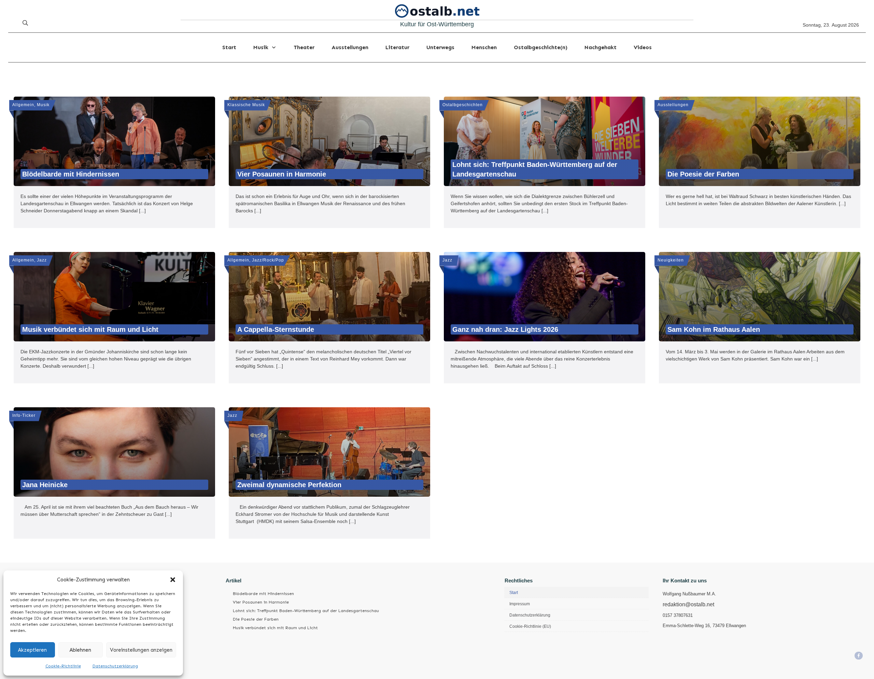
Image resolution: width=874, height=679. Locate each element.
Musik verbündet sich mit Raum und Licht (275, 627)
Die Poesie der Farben (256, 619)
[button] (172, 579)
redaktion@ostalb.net (688, 604)
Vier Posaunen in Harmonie (261, 602)
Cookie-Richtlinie (63, 666)
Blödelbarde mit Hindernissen (263, 593)
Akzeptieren (32, 650)
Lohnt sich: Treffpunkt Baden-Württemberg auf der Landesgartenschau (306, 610)
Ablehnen (80, 650)
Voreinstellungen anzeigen (141, 650)
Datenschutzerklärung (115, 666)
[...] (142, 210)
